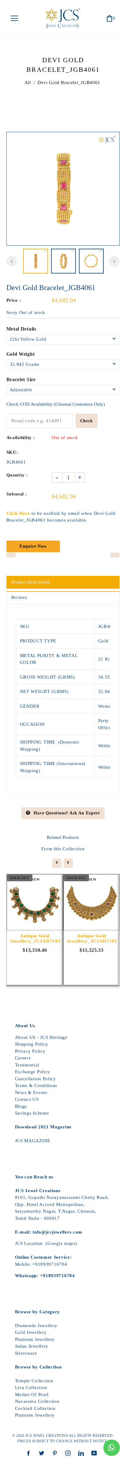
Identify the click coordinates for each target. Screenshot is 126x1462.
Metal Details (21, 328)
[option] (63, 188)
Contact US (27, 1099)
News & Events (31, 1092)
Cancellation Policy (35, 1078)
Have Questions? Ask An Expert (67, 813)
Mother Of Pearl (32, 1394)
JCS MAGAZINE (32, 1140)
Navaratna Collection (37, 1401)
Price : (13, 300)
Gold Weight (20, 354)
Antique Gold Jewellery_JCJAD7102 (92, 938)
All (27, 82)
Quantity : (17, 475)
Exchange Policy (32, 1071)
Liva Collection (31, 1387)
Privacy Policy (30, 1051)
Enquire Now (33, 546)
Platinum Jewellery (35, 1339)
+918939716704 (49, 1264)
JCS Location (29, 1243)
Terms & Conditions (36, 1085)
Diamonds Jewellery (36, 1325)
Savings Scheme (32, 1113)
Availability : (20, 437)
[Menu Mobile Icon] (14, 18)
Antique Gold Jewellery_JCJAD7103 (35, 938)
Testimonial (27, 1064)
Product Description (30, 582)
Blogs (21, 1106)
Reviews (19, 597)
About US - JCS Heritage (41, 1037)
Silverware (26, 1353)
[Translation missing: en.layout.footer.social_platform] (30, 1453)
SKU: (12, 452)
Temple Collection (34, 1380)
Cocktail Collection (35, 1408)
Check (86, 421)
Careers (23, 1057)
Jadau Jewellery (32, 1346)
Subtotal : (16, 494)
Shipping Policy (32, 1044)
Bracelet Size (21, 379)
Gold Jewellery (31, 1332)
